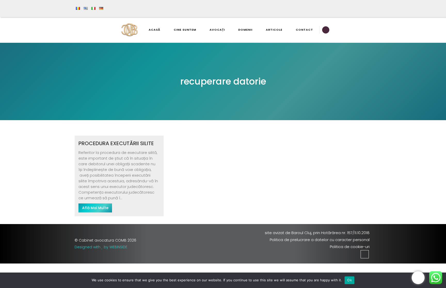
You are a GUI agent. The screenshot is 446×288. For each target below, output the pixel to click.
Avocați (217, 30)
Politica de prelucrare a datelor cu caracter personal (320, 239)
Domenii (245, 30)
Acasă (154, 30)
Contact (304, 30)
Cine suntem (185, 30)
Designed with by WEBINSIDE (101, 247)
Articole (274, 30)
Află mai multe (95, 207)
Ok (349, 280)
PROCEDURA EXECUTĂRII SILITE (116, 143)
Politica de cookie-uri (350, 246)
